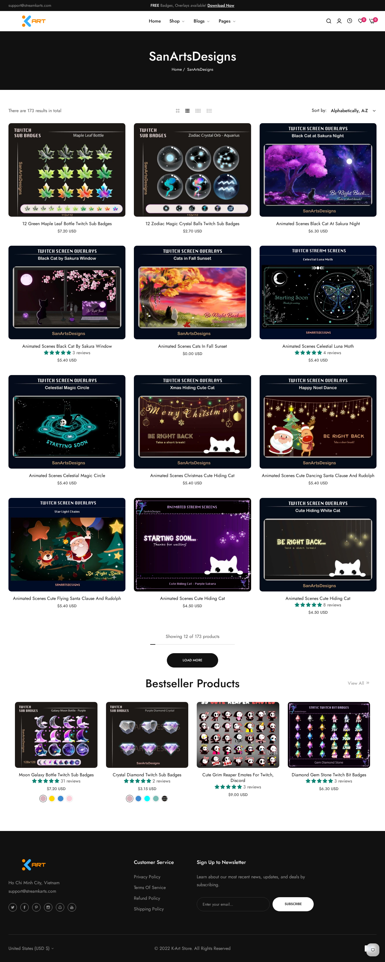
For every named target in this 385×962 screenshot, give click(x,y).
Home (177, 69)
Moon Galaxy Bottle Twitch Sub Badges (56, 775)
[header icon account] (339, 21)
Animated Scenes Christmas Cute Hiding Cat (192, 476)
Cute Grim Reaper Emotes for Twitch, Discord (238, 778)
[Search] (328, 21)
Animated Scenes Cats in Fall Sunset (192, 346)
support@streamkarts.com (32, 891)
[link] (201, 21)
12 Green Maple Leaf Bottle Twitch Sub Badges (67, 224)
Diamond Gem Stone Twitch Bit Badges (329, 775)
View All (357, 683)
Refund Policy (147, 898)
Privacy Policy (147, 876)
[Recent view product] (349, 21)
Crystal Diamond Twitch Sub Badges (147, 775)
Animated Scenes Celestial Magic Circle (67, 476)
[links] (13, 907)
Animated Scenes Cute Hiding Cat (192, 599)
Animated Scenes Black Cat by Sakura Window (67, 346)
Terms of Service (150, 887)
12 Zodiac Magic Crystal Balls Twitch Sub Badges (192, 224)
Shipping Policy (149, 908)
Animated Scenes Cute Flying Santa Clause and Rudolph (67, 599)
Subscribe (293, 903)
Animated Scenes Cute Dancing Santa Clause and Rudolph (318, 476)
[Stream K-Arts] (33, 21)
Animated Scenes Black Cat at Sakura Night (318, 224)
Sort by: (319, 110)
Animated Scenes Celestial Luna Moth (318, 346)
